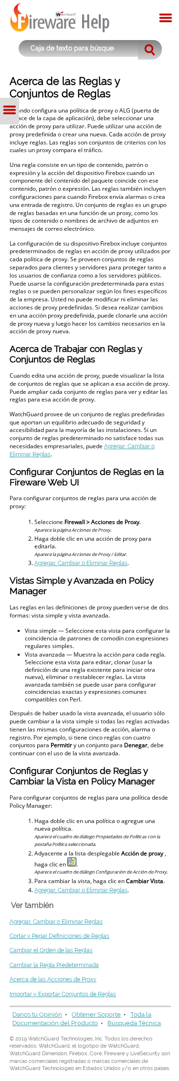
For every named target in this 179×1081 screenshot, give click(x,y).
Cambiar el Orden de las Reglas (51, 950)
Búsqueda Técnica (134, 1023)
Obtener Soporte (96, 1014)
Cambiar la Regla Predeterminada (54, 965)
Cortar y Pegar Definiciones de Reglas (59, 936)
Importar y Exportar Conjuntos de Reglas (63, 994)
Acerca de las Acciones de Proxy (53, 979)
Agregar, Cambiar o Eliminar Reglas (80, 563)
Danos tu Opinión (37, 1014)
